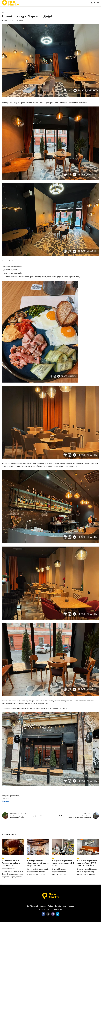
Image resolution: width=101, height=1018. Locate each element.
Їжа (64, 906)
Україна (71, 906)
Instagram (5, 801)
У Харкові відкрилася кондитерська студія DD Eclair (63, 863)
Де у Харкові (32, 906)
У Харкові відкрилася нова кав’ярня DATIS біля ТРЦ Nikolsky (87, 863)
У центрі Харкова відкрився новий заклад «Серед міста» (38, 863)
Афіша (50, 906)
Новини (43, 906)
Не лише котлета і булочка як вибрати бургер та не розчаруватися (11, 864)
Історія (58, 906)
